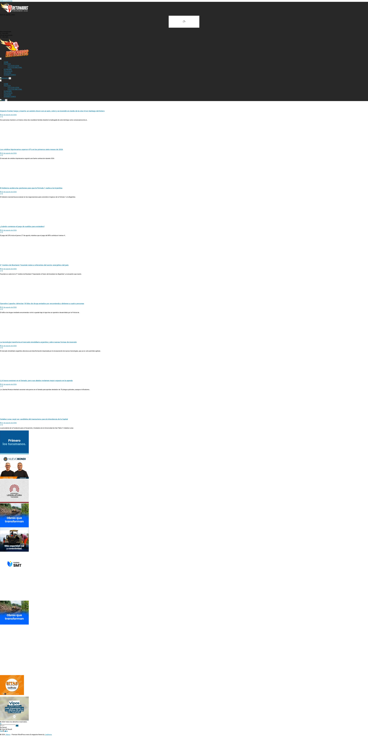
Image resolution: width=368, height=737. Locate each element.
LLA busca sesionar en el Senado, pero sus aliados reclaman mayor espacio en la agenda (36, 381)
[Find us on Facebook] (0, 731)
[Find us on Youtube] (6, 731)
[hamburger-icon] (1, 59)
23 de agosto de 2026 (9, 115)
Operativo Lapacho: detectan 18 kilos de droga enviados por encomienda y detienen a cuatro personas (42, 304)
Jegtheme (48, 734)
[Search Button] (0, 724)
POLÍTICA (7, 64)
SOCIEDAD (7, 73)
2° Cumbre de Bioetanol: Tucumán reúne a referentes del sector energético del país (34, 265)
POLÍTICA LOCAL (13, 66)
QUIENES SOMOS (10, 75)
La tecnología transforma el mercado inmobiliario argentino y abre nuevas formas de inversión (38, 342)
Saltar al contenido (6, 1)
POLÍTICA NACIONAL (15, 67)
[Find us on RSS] (7, 731)
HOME (6, 62)
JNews (7, 734)
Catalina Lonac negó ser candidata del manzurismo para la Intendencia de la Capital (34, 419)
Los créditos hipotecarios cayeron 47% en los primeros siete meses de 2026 (31, 149)
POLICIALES (8, 71)
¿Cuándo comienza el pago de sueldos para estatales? (22, 226)
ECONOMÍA (8, 69)
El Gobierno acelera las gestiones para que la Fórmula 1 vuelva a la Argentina (31, 188)
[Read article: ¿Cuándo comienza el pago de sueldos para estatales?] (184, 211)
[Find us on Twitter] (3, 731)
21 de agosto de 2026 (9, 423)
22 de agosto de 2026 (9, 230)
